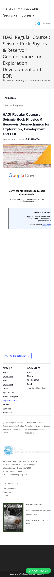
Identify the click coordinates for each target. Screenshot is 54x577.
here (28, 523)
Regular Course (10, 400)
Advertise (7, 492)
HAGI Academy (9, 488)
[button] (38, 571)
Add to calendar (17, 355)
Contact (6, 495)
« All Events (9, 97)
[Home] (4, 80)
